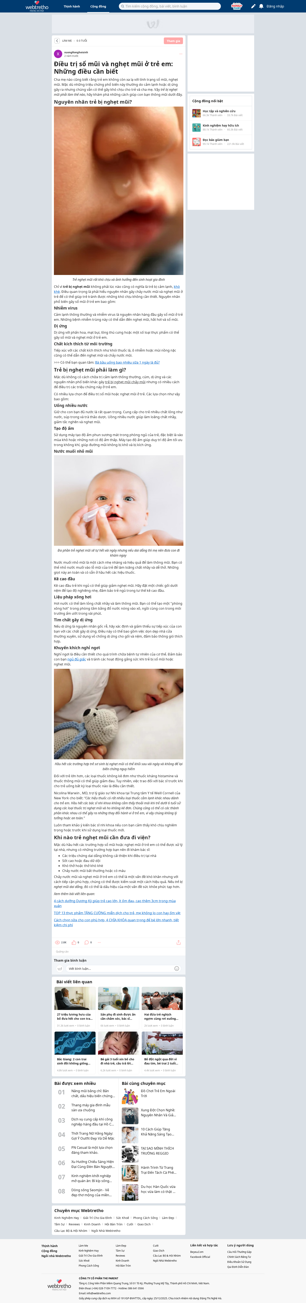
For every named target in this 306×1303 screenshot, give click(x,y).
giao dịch (144, 1224)
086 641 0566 (136, 1288)
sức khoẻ (122, 1218)
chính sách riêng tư (239, 1257)
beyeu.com (196, 1252)
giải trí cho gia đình (97, 1218)
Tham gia (173, 41)
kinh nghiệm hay (66, 1218)
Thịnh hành (72, 6)
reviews (74, 1224)
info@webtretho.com (99, 1293)
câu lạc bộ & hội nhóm (70, 1231)
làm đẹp (168, 1218)
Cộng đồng (98, 6)
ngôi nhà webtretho (105, 1231)
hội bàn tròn (114, 1224)
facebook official (200, 1257)
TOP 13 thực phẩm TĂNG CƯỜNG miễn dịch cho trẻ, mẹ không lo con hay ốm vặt (117, 913)
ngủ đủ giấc (76, 659)
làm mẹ (83, 1245)
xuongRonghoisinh (76, 52)
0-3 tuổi (82, 40)
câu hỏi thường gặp (239, 1252)
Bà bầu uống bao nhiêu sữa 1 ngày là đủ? (127, 362)
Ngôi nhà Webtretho (56, 1256)
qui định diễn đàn (238, 1267)
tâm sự (59, 1224)
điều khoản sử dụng (239, 1262)
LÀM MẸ (67, 40)
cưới (130, 1224)
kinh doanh (92, 1224)
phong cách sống (145, 1218)
